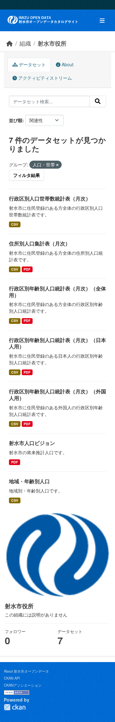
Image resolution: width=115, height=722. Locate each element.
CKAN (15, 707)
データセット (32, 64)
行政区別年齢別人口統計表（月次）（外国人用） (57, 395)
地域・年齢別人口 (29, 481)
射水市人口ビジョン (32, 443)
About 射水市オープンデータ (26, 671)
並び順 (15, 120)
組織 (25, 43)
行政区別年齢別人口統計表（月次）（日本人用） (57, 343)
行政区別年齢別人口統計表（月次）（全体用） (57, 292)
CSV (14, 224)
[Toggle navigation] (102, 20)
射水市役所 (52, 43)
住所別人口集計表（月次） (39, 243)
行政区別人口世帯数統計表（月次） (50, 198)
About (66, 64)
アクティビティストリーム (44, 78)
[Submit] (97, 101)
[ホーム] (9, 43)
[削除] (57, 164)
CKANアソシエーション (23, 685)
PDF (27, 269)
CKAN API (12, 678)
